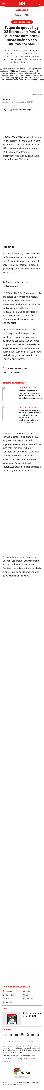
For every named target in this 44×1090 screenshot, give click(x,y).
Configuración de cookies (26, 1059)
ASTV (27, 15)
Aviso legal (14, 1056)
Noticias (18, 15)
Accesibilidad (6, 1062)
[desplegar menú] (3, 3)
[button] (4, 109)
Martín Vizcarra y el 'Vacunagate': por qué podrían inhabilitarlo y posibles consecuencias (30, 394)
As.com (6, 99)
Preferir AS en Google (22, 109)
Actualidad (22, 10)
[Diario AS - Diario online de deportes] (22, 3)
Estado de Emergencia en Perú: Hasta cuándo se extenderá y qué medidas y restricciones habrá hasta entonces (30, 416)
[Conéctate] (40, 3)
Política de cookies (8, 1059)
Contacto (5, 1056)
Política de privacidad (28, 1056)
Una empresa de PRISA (22, 1071)
